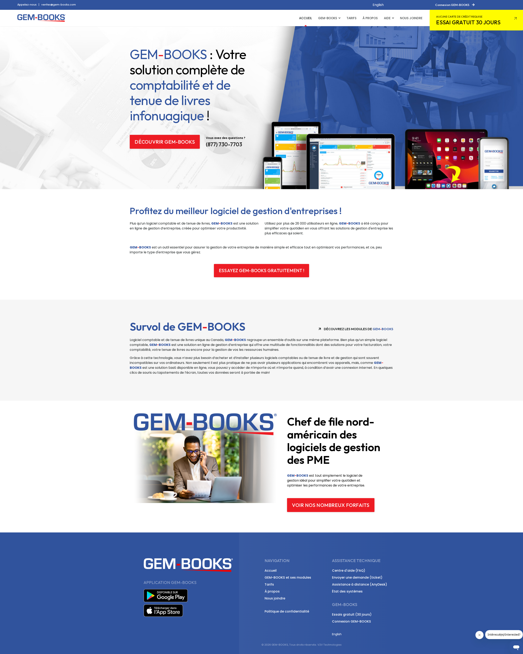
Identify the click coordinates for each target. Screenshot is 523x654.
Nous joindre (411, 18)
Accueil (305, 18)
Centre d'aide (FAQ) (348, 570)
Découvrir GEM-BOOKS (165, 142)
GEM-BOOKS (327, 18)
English (378, 4)
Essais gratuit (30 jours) (352, 614)
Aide (387, 18)
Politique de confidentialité (287, 611)
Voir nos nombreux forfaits (330, 505)
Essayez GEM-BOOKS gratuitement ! (261, 270)
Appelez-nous (27, 4)
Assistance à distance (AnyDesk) (359, 584)
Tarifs (351, 18)
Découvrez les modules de (358, 329)
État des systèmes (347, 591)
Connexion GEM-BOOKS (351, 621)
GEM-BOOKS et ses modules (288, 577)
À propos (370, 18)
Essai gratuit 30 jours (468, 20)
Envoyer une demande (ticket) (357, 577)
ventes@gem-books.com (58, 4)
